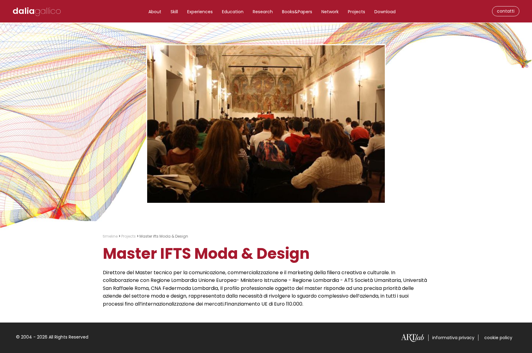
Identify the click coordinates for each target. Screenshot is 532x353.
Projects (356, 12)
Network (330, 12)
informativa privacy (453, 338)
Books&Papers (297, 12)
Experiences (200, 12)
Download (385, 12)
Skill (174, 12)
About (154, 12)
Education (233, 12)
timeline (110, 236)
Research (263, 12)
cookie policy (498, 338)
